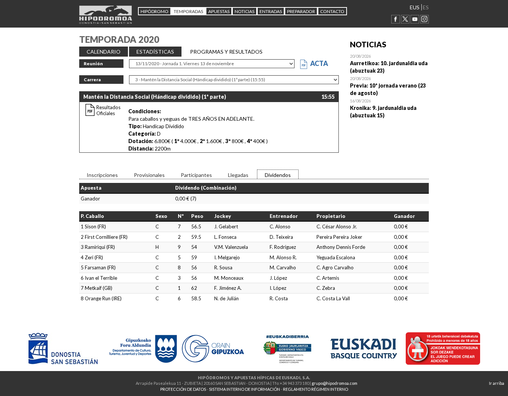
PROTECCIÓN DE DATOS (183, 389)
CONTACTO (332, 11)
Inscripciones (102, 175)
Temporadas (188, 11)
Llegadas (238, 175)
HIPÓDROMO (154, 11)
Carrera (92, 79)
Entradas (271, 11)
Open (389, 63)
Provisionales (149, 175)
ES (426, 7)
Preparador (301, 11)
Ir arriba (496, 383)
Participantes (196, 175)
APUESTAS (218, 11)
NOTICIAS (244, 11)
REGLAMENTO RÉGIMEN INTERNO (315, 389)
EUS (414, 7)
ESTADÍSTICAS (155, 51)
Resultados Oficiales (108, 110)
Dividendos (278, 175)
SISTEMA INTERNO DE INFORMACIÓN (244, 389)
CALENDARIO (103, 51)
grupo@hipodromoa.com (334, 383)
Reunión (93, 63)
